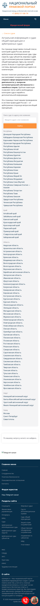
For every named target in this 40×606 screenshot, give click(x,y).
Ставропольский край (12, 234)
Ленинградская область (13, 305)
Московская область (12, 314)
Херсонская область (11, 382)
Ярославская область (12, 388)
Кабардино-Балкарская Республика (18, 137)
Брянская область (10, 257)
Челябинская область (12, 385)
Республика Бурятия (11, 155)
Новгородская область (13, 323)
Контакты (5, 484)
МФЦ (3, 518)
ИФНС (4, 563)
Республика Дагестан (12, 158)
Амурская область (11, 245)
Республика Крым (10, 173)
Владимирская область (13, 260)
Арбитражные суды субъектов (9, 537)
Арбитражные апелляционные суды (10, 526)
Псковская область (11, 340)
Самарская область (11, 349)
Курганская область (11, 299)
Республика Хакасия (11, 196)
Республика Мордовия (12, 179)
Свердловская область (12, 358)
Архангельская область (13, 248)
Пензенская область (11, 337)
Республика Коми (10, 170)
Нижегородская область (13, 320)
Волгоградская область (13, 263)
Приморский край (10, 231)
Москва (6, 413)
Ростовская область (11, 343)
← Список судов (8, 33)
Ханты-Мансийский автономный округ (19, 399)
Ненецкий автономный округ (15, 396)
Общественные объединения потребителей (26, 530)
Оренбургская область (13, 332)
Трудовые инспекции (9, 567)
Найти (20, 126)
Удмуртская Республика (13, 199)
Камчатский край (10, 219)
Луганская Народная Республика (17, 143)
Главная (5, 470)
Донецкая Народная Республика (16, 134)
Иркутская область (11, 281)
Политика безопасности (10, 477)
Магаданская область (12, 311)
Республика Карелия (12, 167)
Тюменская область (11, 376)
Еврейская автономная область (16, 272)
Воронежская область (12, 269)
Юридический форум (20, 25)
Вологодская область (12, 266)
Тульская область (10, 373)
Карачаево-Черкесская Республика (18, 140)
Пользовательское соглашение (13, 480)
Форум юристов (9, 489)
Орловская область (11, 335)
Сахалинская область (12, 355)
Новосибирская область (13, 326)
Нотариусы (6, 515)
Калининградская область (14, 284)
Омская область (10, 329)
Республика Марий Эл (12, 176)
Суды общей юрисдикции (25, 518)
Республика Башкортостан (14, 152)
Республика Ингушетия (13, 161)
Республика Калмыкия (12, 164)
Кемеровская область (12, 290)
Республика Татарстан (12, 190)
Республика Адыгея (11, 146)
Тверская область (10, 367)
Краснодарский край (12, 222)
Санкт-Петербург (10, 416)
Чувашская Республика (13, 205)
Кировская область (11, 293)
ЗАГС (3, 557)
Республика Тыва (10, 193)
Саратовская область (12, 352)
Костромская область (12, 296)
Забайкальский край (11, 216)
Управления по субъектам (26, 537)
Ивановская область (12, 278)
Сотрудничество (8, 473)
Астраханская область (12, 251)
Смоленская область (12, 361)
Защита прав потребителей (26, 523)
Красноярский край (11, 225)
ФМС (3, 550)
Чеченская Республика (12, 202)
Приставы (5, 560)
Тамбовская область (11, 364)
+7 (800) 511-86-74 (20, 13)
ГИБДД (4, 553)
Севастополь (8, 419)
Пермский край (9, 228)
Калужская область (11, 287)
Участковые (25, 545)
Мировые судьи (27, 506)
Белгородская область (12, 254)
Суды (3, 522)
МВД (22, 541)
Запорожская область (12, 275)
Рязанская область (11, 346)
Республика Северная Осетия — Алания (16, 186)
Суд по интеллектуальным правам (28, 511)
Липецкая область (11, 308)
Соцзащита (6, 506)
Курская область (10, 302)
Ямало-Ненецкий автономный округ (18, 405)
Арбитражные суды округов (9, 532)
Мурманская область (12, 317)
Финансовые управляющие (7, 510)
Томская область (10, 370)
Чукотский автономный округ (15, 402)
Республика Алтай (10, 149)
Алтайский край (10, 213)
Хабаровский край (11, 237)
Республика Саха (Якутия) (14, 182)
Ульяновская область (12, 379)
